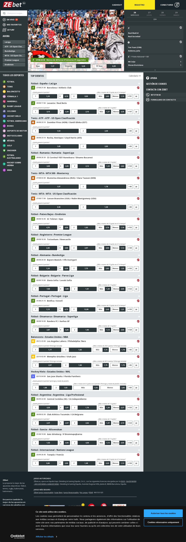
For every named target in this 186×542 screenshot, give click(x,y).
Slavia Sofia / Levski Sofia (59, 280)
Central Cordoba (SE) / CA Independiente (66, 399)
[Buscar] (4, 13)
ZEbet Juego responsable (44, 492)
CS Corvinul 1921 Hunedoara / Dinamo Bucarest (70, 157)
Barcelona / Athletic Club (59, 87)
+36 (130, 350)
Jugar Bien (59, 492)
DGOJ (123, 481)
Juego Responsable (71, 492)
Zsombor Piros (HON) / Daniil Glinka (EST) (67, 122)
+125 (130, 407)
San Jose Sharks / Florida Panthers (63, 376)
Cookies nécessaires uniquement (163, 522)
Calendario (134, 75)
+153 (130, 227)
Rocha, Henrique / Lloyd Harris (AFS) (64, 137)
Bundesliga (10, 51)
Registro (139, 4)
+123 (130, 166)
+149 (130, 248)
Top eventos (37, 75)
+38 (130, 207)
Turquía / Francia (55, 454)
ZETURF (8, 30)
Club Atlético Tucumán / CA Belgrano (65, 414)
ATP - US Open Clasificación (15, 46)
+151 (130, 96)
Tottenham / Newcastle (59, 239)
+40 (130, 186)
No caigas (84, 492)
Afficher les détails (45, 536)
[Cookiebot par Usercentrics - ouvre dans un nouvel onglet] (18, 537)
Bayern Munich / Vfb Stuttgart (62, 260)
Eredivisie (9, 64)
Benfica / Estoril (54, 300)
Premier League (12, 60)
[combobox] (14, 13)
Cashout (117, 4)
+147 (130, 112)
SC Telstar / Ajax (55, 219)
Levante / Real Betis (57, 103)
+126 (130, 463)
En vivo (12, 19)
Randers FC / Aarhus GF (58, 321)
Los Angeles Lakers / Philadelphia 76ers (66, 341)
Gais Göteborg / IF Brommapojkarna (64, 434)
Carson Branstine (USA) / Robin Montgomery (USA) (71, 198)
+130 (130, 443)
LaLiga (8, 42)
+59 (130, 387)
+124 (130, 423)
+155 (130, 268)
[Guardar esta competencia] (139, 83)
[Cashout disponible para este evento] (180, 28)
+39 (130, 131)
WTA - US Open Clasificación (15, 55)
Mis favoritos (14, 24)
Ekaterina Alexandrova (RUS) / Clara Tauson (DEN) (71, 178)
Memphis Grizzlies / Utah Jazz (61, 356)
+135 (130, 309)
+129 (130, 330)
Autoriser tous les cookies (163, 513)
